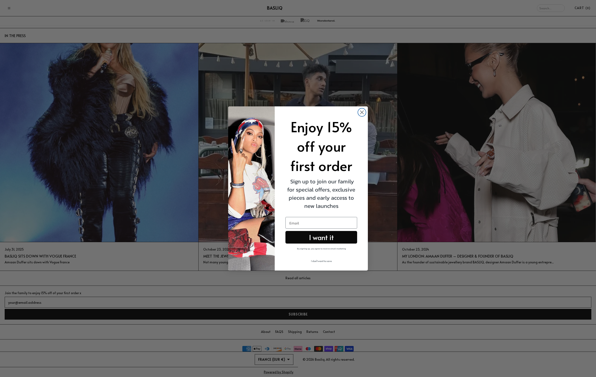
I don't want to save (321, 261)
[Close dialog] (362, 112)
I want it (321, 237)
